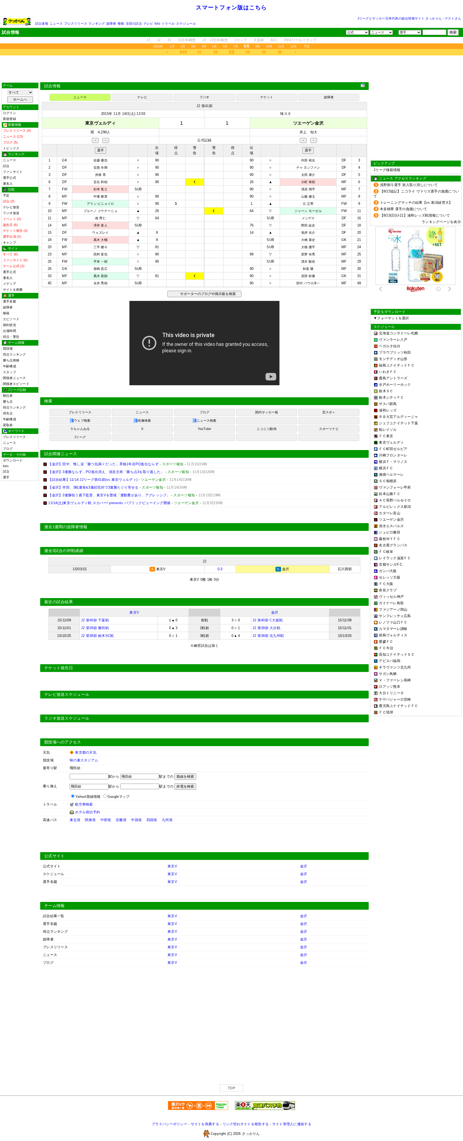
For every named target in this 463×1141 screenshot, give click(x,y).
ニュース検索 (206, 420)
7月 (235, 46)
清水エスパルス (391, 526)
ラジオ (205, 97)
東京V (134, 612)
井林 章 (100, 175)
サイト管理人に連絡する (291, 1124)
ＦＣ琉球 (386, 712)
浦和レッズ (388, 410)
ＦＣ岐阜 (386, 552)
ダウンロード (13, 460)
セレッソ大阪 (389, 577)
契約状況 (9, 325)
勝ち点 (8, 401)
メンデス (308, 218)
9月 (257, 46)
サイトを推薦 (13, 290)
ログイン (9, 113)
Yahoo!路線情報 (88, 797)
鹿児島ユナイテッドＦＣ (398, 706)
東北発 (75, 820)
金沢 (274, 612)
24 (248, 52)
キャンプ (9, 242)
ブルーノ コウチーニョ (100, 211)
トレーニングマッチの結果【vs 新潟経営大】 (416, 203)
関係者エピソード (16, 384)
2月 (183, 46)
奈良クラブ (388, 590)
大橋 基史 (308, 240)
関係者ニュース (14, 378)
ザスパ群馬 (388, 404)
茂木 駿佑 (308, 261)
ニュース (56, 23)
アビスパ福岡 (389, 661)
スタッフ (9, 372)
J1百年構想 (187, 40)
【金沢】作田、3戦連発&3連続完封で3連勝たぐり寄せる (93, 487)
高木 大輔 (100, 240)
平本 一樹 (100, 261)
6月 (225, 46)
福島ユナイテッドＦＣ (397, 365)
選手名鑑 (9, 301)
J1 (148, 40)
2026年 (158, 46)
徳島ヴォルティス (393, 635)
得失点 (8, 413)
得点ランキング (14, 354)
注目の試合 (134, 23)
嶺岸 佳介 (308, 233)
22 (216, 52)
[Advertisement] (231, 69)
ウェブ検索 (82, 420)
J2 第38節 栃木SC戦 (97, 636)
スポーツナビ (329, 429)
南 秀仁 (100, 218)
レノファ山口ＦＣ (393, 622)
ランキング (96, 23)
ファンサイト (13, 172)
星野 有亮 (308, 254)
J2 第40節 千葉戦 (95, 620)
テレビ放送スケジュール (66, 694)
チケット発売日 (58, 668)
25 (264, 52)
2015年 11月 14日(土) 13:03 (123, 114)
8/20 (183, 52)
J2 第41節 (204, 106)
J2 (159, 40)
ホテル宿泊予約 (87, 812)
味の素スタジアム (84, 760)
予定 (307, 46)
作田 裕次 (308, 160)
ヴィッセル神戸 (391, 597)
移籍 (121, 23)
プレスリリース (75, 23)
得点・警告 (11, 337)
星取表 (8, 425)
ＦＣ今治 (386, 648)
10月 (269, 46)
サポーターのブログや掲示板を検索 (207, 294)
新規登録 (9, 119)
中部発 (105, 820)
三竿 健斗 (100, 247)
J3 (169, 40)
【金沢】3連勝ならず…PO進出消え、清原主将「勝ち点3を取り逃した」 (106, 472)
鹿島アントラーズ (393, 378)
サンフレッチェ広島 (395, 616)
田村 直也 (100, 254)
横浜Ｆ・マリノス (393, 462)
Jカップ (240, 40)
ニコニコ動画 (266, 429)
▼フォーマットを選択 (391, 318)
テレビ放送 (11, 207)
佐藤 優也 (100, 160)
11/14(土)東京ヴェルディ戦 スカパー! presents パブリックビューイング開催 (109, 503)
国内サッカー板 (266, 412)
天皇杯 (258, 40)
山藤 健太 (308, 196)
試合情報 (52, 86)
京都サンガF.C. (391, 564)
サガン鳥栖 (388, 674)
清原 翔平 (308, 189)
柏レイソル (388, 430)
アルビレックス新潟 (395, 507)
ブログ (8, 449)
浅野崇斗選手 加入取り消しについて (409, 185)
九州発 (167, 820)
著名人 (8, 184)
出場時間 (9, 331)
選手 (6, 477)
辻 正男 (308, 204)
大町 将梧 (308, 182)
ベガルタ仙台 (389, 346)
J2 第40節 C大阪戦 (267, 620)
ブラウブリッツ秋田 (395, 352)
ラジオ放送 (11, 213)
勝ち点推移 (11, 360)
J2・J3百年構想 (215, 40)
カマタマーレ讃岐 (393, 629)
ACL (274, 40)
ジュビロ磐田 (389, 532)
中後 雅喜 (100, 196)
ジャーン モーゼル (308, 211)
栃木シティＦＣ (391, 397)
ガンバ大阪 (388, 571)
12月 (293, 46)
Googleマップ (118, 797)
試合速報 (41, 23)
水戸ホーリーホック (395, 385)
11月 (281, 46)
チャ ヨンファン (308, 167)
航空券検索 (84, 804)
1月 (172, 46)
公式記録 (204, 140)
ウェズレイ (100, 233)
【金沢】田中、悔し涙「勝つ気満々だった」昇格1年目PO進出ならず (103, 464)
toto (157, 23)
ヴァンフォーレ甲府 (395, 487)
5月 (214, 46)
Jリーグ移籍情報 (387, 170)
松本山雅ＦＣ (389, 494)
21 (199, 52)
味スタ (285, 114)
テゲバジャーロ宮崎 (395, 699)
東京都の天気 (85, 752)
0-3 (220, 569)
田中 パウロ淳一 (308, 283)
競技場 (8, 348)
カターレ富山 (389, 513)
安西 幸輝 (100, 167)
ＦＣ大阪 (386, 584)
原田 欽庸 (308, 276)
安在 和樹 (100, 182)
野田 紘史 (308, 225)
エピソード (11, 319)
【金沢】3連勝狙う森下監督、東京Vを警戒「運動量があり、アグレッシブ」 (109, 495)
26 (280, 52)
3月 (193, 46)
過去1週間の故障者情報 (65, 527)
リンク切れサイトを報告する (246, 1124)
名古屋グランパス (393, 545)
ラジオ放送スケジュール (66, 718)
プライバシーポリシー (169, 1124)
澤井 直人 (100, 225)
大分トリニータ (391, 693)
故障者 (111, 23)
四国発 (152, 820)
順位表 (8, 396)
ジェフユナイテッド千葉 (398, 423)
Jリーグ (80, 437)
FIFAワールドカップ (300, 40)
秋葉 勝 (308, 269)
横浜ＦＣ (386, 468)
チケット (266, 97)
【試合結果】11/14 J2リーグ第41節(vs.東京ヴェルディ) (92, 480)
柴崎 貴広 (100, 269)
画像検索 (144, 420)
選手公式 (9, 178)
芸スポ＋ (328, 412)
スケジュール (186, 23)
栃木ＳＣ (386, 391)
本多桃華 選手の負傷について (403, 209)
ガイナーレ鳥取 (391, 603)
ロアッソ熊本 (389, 687)
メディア (9, 284)
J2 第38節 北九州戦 (268, 636)
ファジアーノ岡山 (393, 609)
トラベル (168, 23)
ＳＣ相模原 (388, 481)
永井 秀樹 (100, 283)
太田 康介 (308, 175)
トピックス (11, 148)
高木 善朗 (100, 276)
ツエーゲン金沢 (391, 519)
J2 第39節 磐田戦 (95, 628)
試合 (6, 166)
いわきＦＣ (388, 372)
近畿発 (121, 820)
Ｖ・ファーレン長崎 (395, 680)
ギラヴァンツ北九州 (395, 667)
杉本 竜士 (100, 189)
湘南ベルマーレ (391, 475)
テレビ (148, 23)
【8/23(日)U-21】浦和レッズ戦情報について (415, 215)
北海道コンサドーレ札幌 (398, 333)
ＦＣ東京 (386, 436)
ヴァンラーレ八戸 (393, 340)
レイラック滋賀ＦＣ (395, 558)
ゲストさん (453, 18)
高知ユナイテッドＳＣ (397, 654)
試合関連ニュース (60, 454)
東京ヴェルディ (391, 442)
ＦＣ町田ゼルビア (393, 449)
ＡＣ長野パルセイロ (395, 500)
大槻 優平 (308, 247)
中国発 (136, 820)
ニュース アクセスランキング (402, 178)
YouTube (204, 429)
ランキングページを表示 (441, 222)
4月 (204, 46)
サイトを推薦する (205, 1124)
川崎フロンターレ (393, 455)
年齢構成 (9, 366)
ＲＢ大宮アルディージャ (398, 417)
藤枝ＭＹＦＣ (389, 539)
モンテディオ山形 (393, 359)
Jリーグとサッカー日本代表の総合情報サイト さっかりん (399, 18)
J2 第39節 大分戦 (266, 628)
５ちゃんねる (80, 429)
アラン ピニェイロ (100, 204)
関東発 (90, 820)
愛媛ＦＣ (386, 642)
